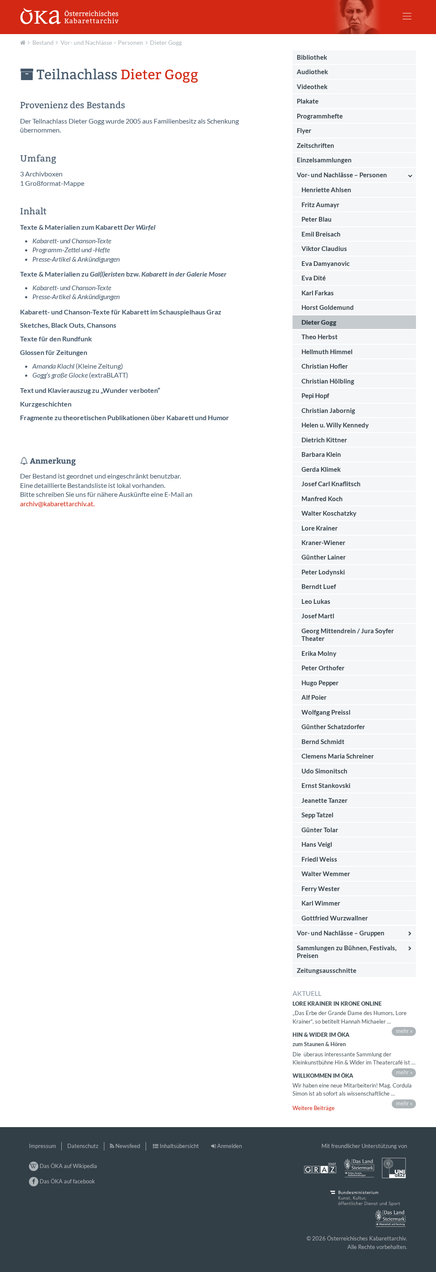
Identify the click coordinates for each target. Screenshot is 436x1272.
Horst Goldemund (327, 307)
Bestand (43, 42)
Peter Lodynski (323, 572)
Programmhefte (320, 116)
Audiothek (312, 71)
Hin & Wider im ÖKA (321, 1034)
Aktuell (24, 42)
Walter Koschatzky (328, 513)
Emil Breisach (321, 234)
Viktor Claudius (324, 248)
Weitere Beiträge (314, 1108)
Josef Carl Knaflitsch (331, 483)
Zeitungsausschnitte (326, 970)
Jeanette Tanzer (324, 800)
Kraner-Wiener (323, 542)
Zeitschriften (315, 145)
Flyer (304, 130)
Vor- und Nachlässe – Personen (101, 42)
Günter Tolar (319, 830)
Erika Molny (318, 653)
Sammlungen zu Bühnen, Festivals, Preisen (346, 951)
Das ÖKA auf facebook (66, 1181)
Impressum (42, 1145)
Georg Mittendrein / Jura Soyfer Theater (347, 634)
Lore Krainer (319, 528)
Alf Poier (314, 697)
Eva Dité (313, 278)
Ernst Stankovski (325, 785)
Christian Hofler (324, 366)
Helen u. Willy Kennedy (335, 425)
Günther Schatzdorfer (333, 726)
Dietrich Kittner (324, 440)
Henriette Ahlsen (326, 189)
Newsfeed (127, 1145)
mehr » (404, 1030)
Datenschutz (82, 1145)
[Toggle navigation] (407, 16)
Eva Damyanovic (325, 263)
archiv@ (31, 503)
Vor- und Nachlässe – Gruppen (340, 933)
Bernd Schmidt (322, 741)
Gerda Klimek (321, 469)
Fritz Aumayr (320, 204)
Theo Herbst (319, 336)
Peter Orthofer (322, 668)
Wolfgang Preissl (325, 712)
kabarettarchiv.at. (69, 503)
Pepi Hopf (315, 395)
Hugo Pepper (319, 682)
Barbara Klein (321, 454)
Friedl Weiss (319, 859)
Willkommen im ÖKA (323, 1075)
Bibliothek (312, 57)
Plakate (307, 101)
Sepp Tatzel (317, 815)
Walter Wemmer (325, 873)
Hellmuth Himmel (327, 351)
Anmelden (229, 1145)
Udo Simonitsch (324, 771)
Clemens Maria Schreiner (337, 756)
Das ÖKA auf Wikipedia (67, 1165)
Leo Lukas (315, 601)
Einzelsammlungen (324, 160)
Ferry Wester (320, 888)
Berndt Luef (318, 586)
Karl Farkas (317, 293)
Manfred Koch (322, 498)
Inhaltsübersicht (179, 1145)
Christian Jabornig (328, 410)
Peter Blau (316, 219)
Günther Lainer (323, 557)
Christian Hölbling (327, 381)
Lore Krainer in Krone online (337, 1003)
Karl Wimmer (320, 903)
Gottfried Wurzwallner (334, 918)
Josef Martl (317, 616)
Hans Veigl (316, 844)
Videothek (312, 86)
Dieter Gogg (166, 42)
